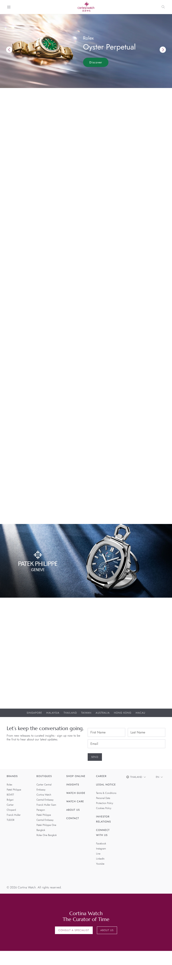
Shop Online (75, 776)
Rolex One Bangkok (46, 835)
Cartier (10, 805)
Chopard (11, 810)
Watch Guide (75, 793)
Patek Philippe (14, 790)
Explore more (17, 238)
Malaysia (53, 713)
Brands (12, 776)
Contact (72, 818)
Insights (72, 784)
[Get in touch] (164, 957)
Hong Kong (123, 713)
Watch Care (75, 801)
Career (101, 776)
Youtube (100, 864)
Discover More (18, 648)
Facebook (101, 843)
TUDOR (10, 820)
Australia (103, 713)
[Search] (163, 7)
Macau (140, 713)
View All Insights (20, 513)
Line (98, 854)
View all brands (19, 385)
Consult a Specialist (74, 930)
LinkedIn (100, 859)
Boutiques (44, 776)
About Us (73, 810)
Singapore (34, 713)
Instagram (101, 848)
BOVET (10, 795)
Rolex (9, 784)
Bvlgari (10, 800)
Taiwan (86, 713)
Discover (95, 62)
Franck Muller (14, 815)
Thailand (70, 713)
